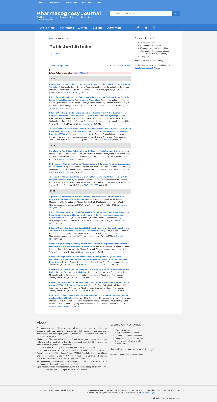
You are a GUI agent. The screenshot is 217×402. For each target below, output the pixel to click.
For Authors (86, 3)
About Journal (54, 3)
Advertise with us (159, 398)
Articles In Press (47, 27)
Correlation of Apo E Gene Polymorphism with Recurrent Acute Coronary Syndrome (86, 151)
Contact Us (101, 3)
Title (57, 66)
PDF (76, 92)
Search (57, 54)
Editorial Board (71, 3)
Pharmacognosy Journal (69, 13)
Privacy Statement (173, 398)
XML (129, 66)
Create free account (144, 68)
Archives (82, 27)
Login (157, 68)
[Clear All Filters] (81, 73)
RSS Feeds (97, 27)
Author (52, 66)
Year (67, 66)
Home (41, 3)
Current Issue (67, 27)
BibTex (123, 66)
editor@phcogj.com (149, 393)
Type (61, 66)
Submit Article (114, 27)
